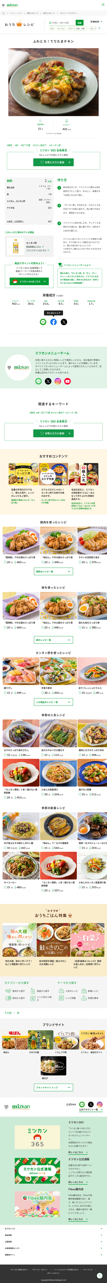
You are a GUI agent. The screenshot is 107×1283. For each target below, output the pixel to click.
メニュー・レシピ (16, 13)
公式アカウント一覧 (88, 1109)
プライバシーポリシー (42, 1269)
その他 (7, 1012)
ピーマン (61, 29)
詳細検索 (95, 21)
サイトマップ (90, 1269)
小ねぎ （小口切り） (15, 221)
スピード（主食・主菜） (77, 29)
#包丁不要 (25, 145)
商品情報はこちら (33, 247)
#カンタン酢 (55, 145)
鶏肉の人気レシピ (49, 13)
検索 (80, 23)
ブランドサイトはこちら (36, 250)
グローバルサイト (53, 1273)
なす (52, 29)
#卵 (16, 145)
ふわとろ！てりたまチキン (68, 13)
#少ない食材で (40, 145)
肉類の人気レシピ (32, 13)
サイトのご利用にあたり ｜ (21, 1269)
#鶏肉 (9, 145)
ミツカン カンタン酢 (16, 201)
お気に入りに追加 (54, 162)
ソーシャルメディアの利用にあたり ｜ (68, 1269)
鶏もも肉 (10, 187)
